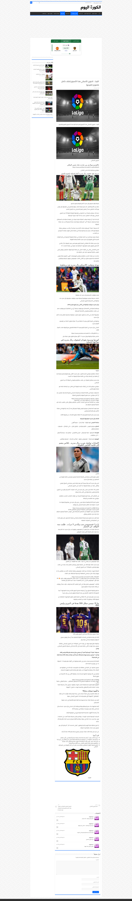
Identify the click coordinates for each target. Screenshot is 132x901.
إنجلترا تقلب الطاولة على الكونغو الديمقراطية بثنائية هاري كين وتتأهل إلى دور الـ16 (77, 739)
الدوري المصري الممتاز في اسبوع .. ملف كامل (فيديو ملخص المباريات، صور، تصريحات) (64, 807)
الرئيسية (99, 13)
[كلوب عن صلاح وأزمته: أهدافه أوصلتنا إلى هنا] (49, 71)
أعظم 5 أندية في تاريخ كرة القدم (39, 65)
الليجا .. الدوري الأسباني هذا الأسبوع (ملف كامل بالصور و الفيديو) (39, 109)
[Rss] (39, 3)
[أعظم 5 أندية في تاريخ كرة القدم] (49, 66)
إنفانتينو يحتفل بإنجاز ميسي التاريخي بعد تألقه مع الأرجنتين (83, 743)
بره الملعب (44, 13)
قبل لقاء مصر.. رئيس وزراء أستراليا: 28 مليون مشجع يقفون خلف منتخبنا (80, 741)
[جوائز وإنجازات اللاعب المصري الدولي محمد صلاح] (49, 88)
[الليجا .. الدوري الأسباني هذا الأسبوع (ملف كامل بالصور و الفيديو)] (49, 110)
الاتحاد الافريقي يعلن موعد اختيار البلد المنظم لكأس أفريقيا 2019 (39, 82)
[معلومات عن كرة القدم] (49, 77)
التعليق (97, 860)
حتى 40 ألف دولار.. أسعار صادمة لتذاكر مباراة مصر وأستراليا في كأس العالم (79, 738)
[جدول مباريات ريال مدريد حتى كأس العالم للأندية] (49, 93)
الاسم (98, 877)
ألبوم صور (62, 13)
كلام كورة (68, 13)
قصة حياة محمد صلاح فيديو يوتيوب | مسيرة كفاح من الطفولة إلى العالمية (38, 103)
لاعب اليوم (81, 13)
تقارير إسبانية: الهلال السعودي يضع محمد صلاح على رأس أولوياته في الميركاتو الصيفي (78, 746)
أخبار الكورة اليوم (87, 13)
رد (57, 820)
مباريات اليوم (94, 13)
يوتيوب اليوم (50, 13)
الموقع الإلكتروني (95, 887)
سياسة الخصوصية (88, 2)
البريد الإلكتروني (96, 882)
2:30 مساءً (66, 48)
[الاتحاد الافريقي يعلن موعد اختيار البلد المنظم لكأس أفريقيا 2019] (49, 83)
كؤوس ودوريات (74, 13)
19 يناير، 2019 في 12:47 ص (60, 816)
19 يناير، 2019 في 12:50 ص (60, 823)
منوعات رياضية (56, 13)
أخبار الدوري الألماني (94, 805)
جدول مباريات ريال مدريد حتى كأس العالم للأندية (38, 92)
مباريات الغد (56, 41)
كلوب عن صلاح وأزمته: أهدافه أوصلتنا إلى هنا (39, 69)
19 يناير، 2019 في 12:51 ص (60, 830)
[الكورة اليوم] (90, 7)
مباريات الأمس (76, 41)
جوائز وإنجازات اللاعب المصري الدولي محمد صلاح (39, 87)
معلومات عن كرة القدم (40, 74)
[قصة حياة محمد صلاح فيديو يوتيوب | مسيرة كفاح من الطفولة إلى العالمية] (49, 103)
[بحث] (31, 3)
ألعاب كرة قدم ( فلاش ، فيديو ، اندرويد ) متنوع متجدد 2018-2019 (42, 97)
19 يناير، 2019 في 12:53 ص (60, 837)
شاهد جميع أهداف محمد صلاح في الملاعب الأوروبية (42, 114)
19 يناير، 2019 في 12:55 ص (60, 844)
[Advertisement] (66, 26)
